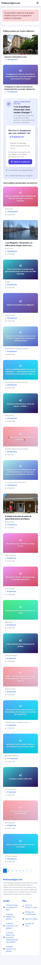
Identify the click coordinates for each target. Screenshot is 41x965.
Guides (6, 900)
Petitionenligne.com (10, 3)
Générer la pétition (22, 162)
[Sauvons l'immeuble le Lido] (20, 48)
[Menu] (37, 3)
